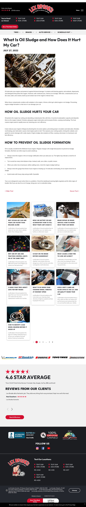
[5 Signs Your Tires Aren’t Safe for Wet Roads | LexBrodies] (18, 277)
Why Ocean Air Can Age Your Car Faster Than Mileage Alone (17, 223)
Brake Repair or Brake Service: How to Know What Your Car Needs (66, 223)
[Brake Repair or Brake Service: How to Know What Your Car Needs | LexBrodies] (67, 210)
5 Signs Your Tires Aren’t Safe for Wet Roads (17, 288)
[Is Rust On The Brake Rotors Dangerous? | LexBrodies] (42, 244)
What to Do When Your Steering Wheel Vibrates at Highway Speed (42, 290)
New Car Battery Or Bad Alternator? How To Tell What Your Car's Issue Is (42, 223)
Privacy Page (71, 505)
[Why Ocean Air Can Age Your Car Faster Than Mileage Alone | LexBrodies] (18, 210)
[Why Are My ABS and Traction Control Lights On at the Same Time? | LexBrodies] (18, 244)
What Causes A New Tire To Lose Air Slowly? (66, 255)
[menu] (82, 10)
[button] (12, 409)
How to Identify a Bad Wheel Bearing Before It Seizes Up (17, 327)
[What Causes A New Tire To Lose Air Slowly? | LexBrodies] (67, 244)
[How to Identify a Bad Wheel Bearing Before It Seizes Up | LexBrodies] (18, 315)
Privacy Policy (36, 496)
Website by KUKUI (49, 496)
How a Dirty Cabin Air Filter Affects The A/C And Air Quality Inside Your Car (67, 291)
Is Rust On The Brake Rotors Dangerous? (40, 255)
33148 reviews (15, 10)
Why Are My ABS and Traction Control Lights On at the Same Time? (17, 256)
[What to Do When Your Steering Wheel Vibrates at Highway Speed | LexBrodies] (42, 277)
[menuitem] (17, 32)
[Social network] (37, 448)
